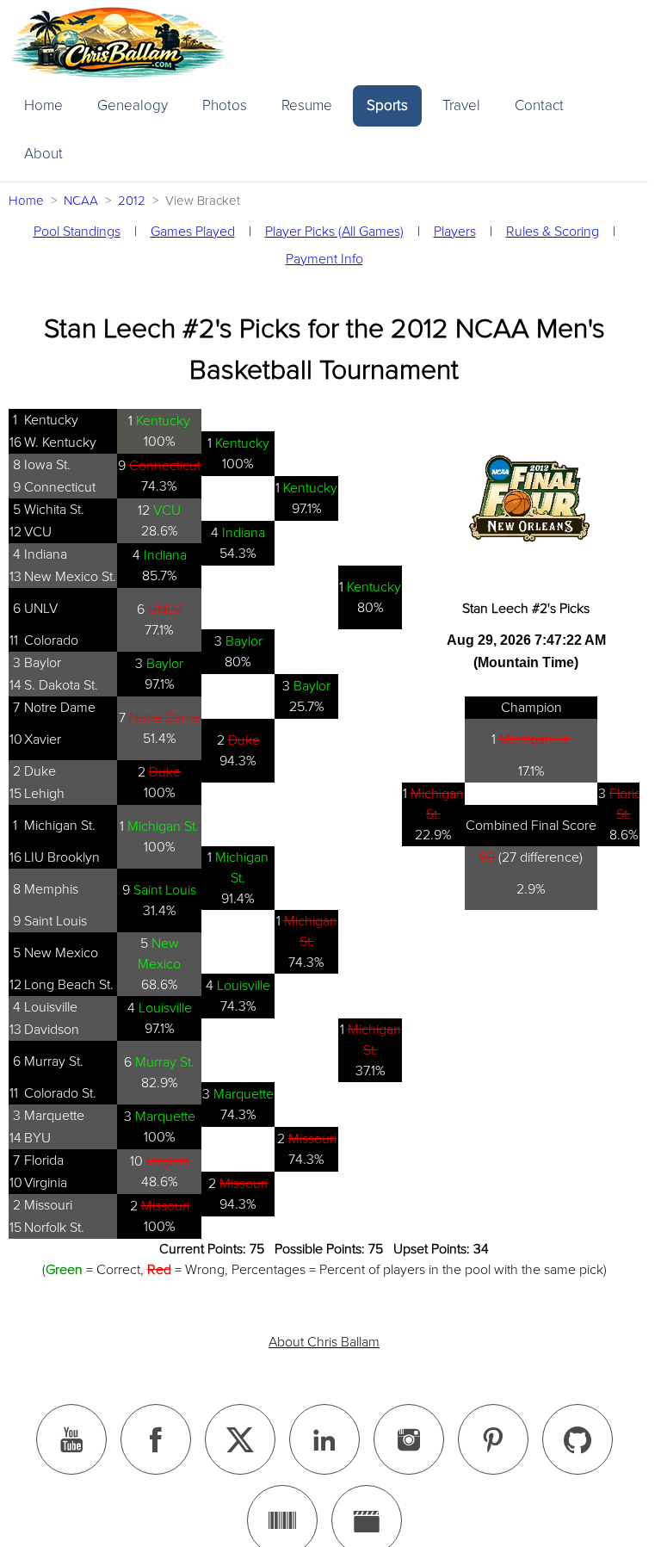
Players (455, 231)
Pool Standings (77, 231)
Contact (539, 105)
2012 (131, 200)
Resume (306, 105)
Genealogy (132, 105)
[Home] (117, 42)
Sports (387, 105)
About (43, 154)
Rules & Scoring (552, 231)
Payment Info (324, 259)
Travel (461, 105)
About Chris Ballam (324, 1342)
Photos (224, 105)
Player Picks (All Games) (334, 231)
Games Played (193, 231)
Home (43, 105)
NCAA (81, 200)
